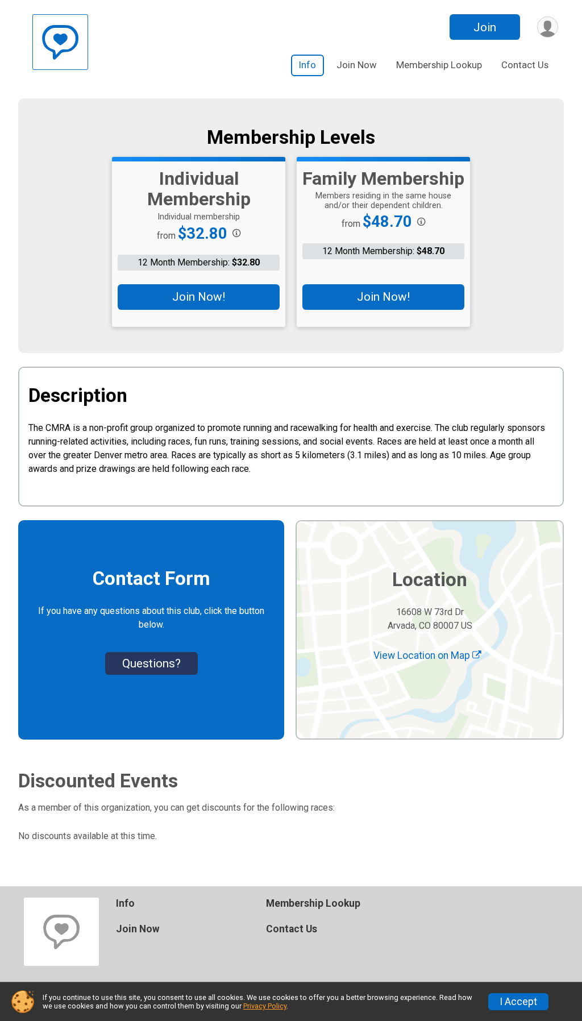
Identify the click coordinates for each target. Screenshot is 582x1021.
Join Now (356, 65)
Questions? (151, 663)
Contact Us (524, 65)
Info (307, 65)
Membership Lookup (439, 65)
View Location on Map (422, 655)
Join (484, 27)
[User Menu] (547, 27)
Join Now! (198, 297)
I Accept (518, 1001)
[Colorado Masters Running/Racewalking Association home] (60, 42)
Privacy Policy (264, 1006)
